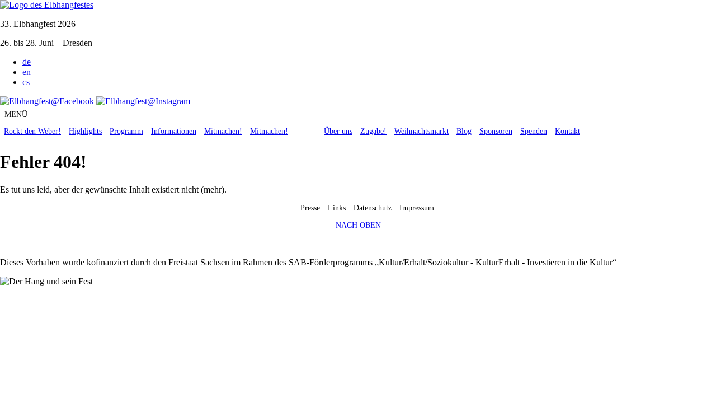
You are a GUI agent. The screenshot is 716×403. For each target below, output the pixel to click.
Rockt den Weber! (32, 131)
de (26, 62)
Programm (126, 131)
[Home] (46, 5)
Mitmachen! (223, 131)
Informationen (173, 131)
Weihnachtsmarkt (421, 131)
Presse (310, 208)
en (26, 72)
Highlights (85, 131)
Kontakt (567, 131)
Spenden (533, 131)
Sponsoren (495, 131)
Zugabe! (373, 131)
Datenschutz (373, 208)
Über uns (338, 131)
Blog (464, 131)
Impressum (416, 208)
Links (337, 208)
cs (26, 82)
